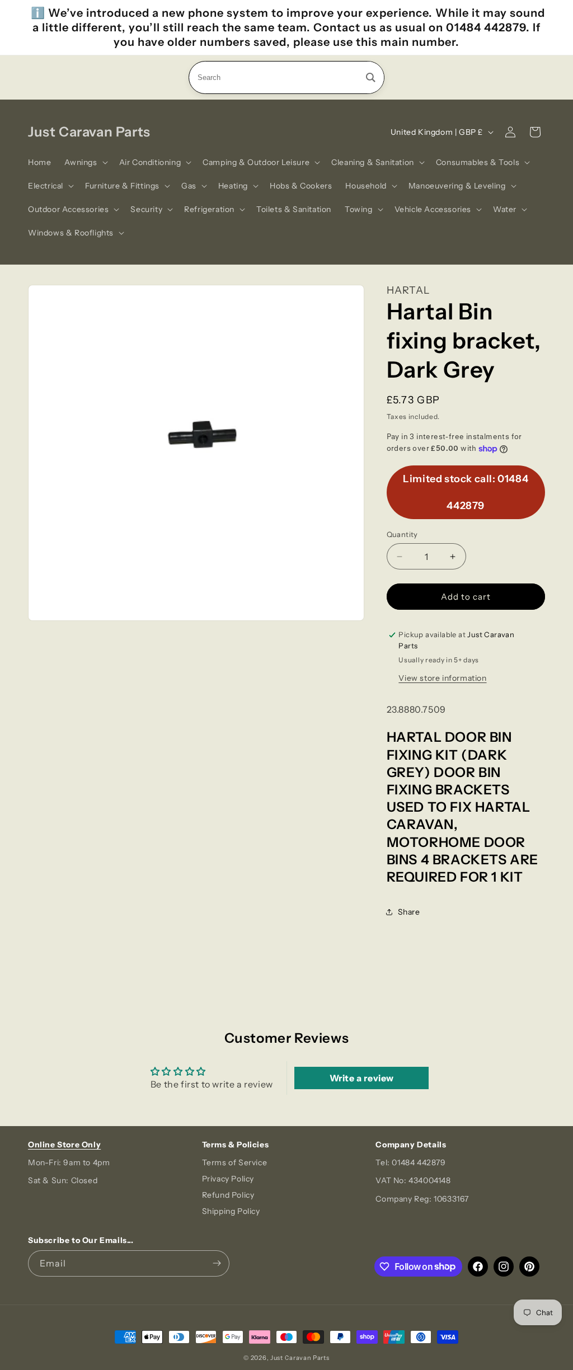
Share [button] (409, 912)
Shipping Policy (231, 1211)
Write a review (362, 1078)
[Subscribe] (216, 1263)
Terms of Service (234, 1162)
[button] (85, 162)
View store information (442, 678)
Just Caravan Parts (300, 1358)
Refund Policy (228, 1195)
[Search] (371, 77)
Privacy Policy (228, 1179)
